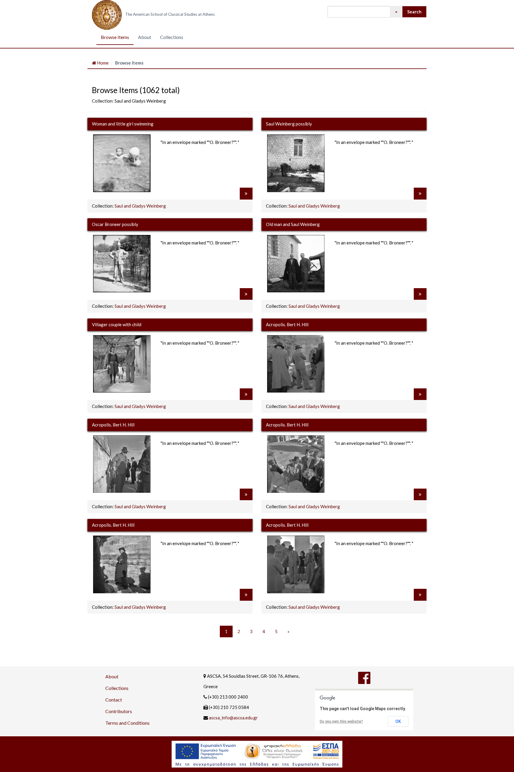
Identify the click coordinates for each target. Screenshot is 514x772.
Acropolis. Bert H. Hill (287, 324)
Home (102, 62)
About (144, 37)
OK (398, 721)
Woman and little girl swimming (122, 123)
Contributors (118, 711)
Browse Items (115, 37)
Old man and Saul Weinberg (293, 224)
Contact (113, 699)
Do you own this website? (341, 721)
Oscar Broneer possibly (115, 224)
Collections (171, 37)
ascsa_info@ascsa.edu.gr (233, 717)
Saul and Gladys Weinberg (140, 205)
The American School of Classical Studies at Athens (170, 14)
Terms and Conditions (127, 723)
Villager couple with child (116, 324)
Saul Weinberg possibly (289, 123)
